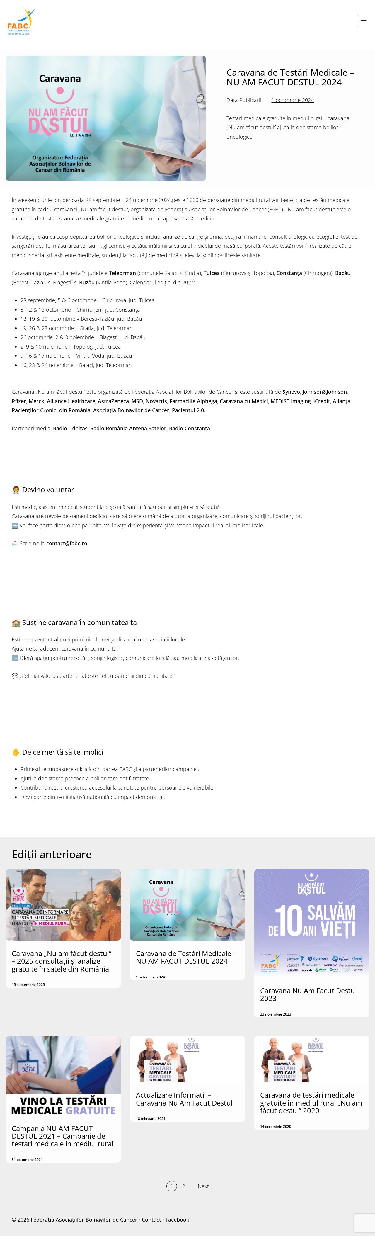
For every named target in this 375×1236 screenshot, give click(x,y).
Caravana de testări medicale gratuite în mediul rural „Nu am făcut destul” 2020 (311, 1102)
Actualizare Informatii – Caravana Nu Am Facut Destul (184, 1099)
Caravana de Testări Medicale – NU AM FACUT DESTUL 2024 (186, 957)
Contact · (154, 1219)
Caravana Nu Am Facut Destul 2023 (308, 994)
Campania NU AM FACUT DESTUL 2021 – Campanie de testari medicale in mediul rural (62, 1136)
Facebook (177, 1219)
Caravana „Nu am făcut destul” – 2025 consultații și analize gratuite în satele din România (61, 961)
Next (203, 1186)
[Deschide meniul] (363, 20)
